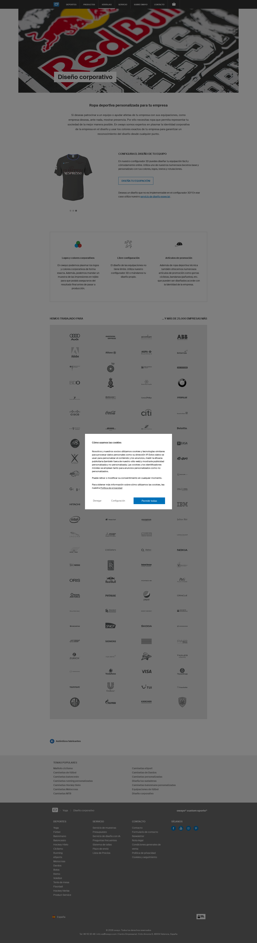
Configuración (118, 500)
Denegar (97, 500)
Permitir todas (149, 500)
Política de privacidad (111, 488)
